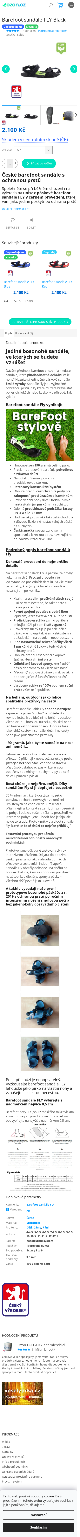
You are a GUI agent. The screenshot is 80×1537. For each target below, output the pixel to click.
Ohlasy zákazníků (13, 1457)
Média (6, 1442)
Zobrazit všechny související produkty (40, 322)
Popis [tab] (8, 333)
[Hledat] (51, 5)
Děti (29, 1227)
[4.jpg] (40, 966)
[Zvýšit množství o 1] (15, 163)
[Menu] (71, 5)
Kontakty (7, 1452)
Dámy (37, 1227)
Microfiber (33, 1223)
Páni (46, 1227)
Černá (30, 1218)
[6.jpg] (40, 1051)
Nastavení (39, 1515)
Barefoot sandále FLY (40, 1204)
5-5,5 (17, 301)
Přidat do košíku (41, 163)
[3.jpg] (40, 926)
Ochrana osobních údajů (18, 1471)
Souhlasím (38, 1527)
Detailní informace (14, 208)
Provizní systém (12, 1481)
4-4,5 (7, 301)
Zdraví (6, 1447)
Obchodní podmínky (15, 1466)
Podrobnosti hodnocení (53, 31)
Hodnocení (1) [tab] (24, 333)
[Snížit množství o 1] (4, 163)
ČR (28, 1211)
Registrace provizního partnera (22, 1476)
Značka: (15, 34)
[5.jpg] (40, 1008)
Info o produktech (13, 1462)
